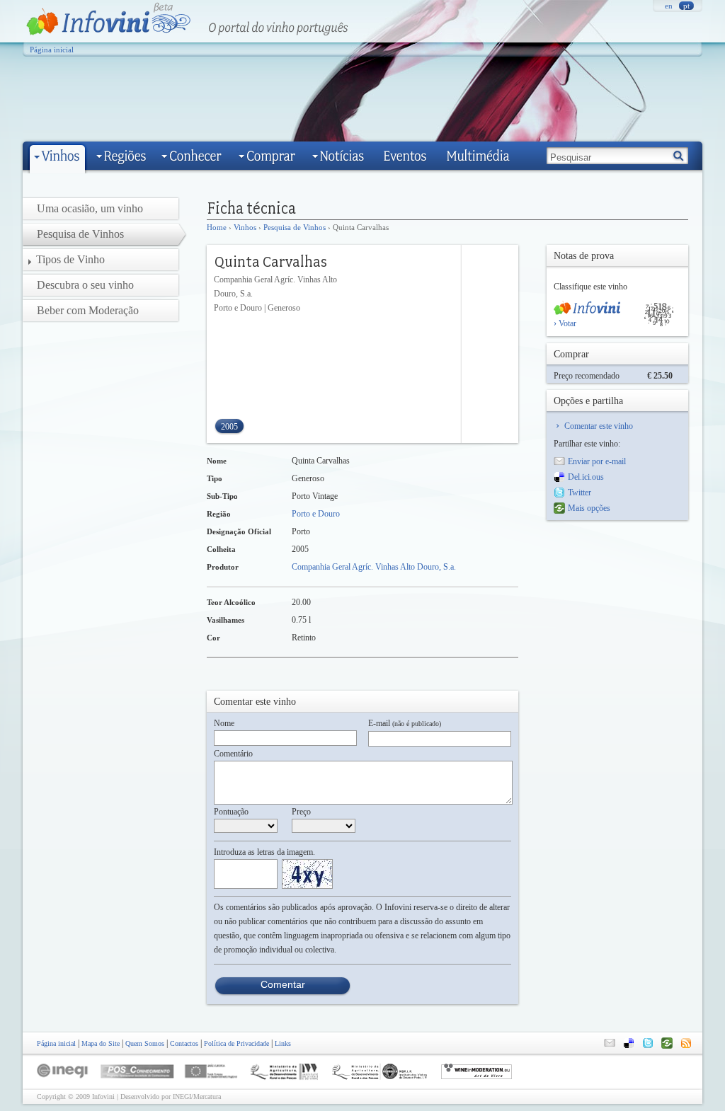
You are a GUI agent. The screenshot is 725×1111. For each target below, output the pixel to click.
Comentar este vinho (598, 426)
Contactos (184, 1043)
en (669, 5)
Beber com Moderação (88, 310)
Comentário (233, 754)
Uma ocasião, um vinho (90, 208)
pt (686, 5)
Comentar (283, 984)
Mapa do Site (100, 1043)
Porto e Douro (316, 514)
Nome (224, 723)
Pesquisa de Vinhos (294, 227)
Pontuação (231, 812)
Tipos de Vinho (70, 259)
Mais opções (589, 508)
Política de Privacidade (236, 1043)
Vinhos (245, 227)
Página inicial (52, 49)
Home (217, 227)
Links (283, 1043)
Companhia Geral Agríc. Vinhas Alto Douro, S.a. (374, 567)
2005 (229, 427)
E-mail (404, 723)
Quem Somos (144, 1043)
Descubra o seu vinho (85, 285)
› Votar (565, 323)
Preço (301, 812)
